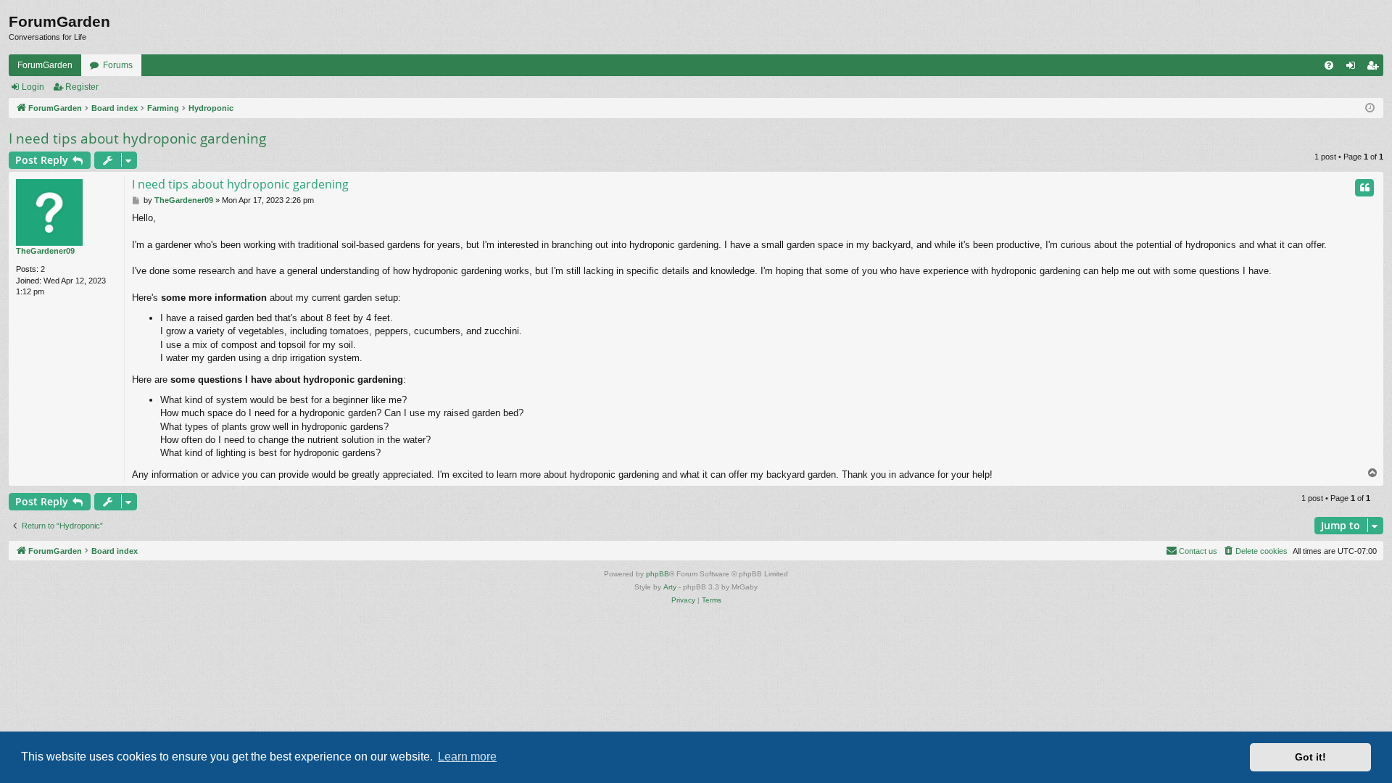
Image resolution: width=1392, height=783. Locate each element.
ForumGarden (44, 65)
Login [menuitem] (1354, 68)
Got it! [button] (1310, 757)
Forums (118, 65)
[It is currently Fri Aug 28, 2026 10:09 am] (1370, 108)
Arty (669, 587)
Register (82, 87)
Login (33, 87)
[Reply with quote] (1364, 187)
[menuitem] (1329, 65)
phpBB (657, 574)
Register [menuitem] (1375, 68)
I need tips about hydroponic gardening (137, 138)
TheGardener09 (45, 250)
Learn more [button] (467, 756)
